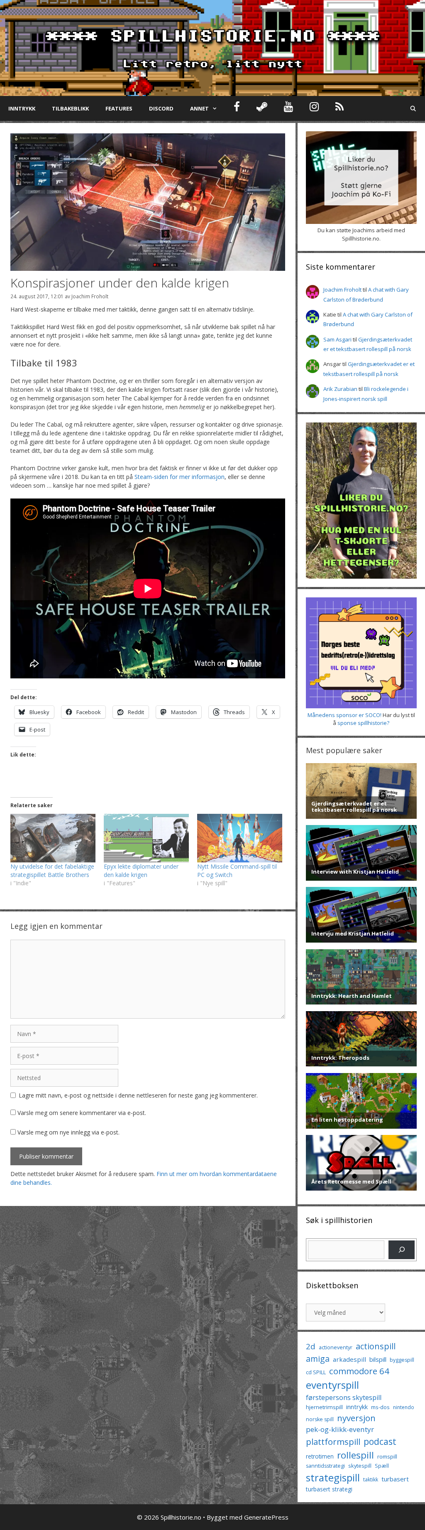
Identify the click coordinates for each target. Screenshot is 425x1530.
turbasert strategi (329, 1489)
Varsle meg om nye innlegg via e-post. (68, 1132)
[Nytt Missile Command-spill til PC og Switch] (239, 838)
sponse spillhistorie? (363, 723)
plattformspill (333, 1441)
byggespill (402, 1359)
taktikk (370, 1479)
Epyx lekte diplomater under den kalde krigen (141, 870)
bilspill (377, 1359)
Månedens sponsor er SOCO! (344, 715)
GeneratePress (266, 1517)
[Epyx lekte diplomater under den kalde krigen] (146, 838)
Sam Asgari (337, 339)
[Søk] (401, 1249)
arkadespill (349, 1359)
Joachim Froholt (89, 296)
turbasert (395, 1479)
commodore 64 (359, 1371)
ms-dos (380, 1407)
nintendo (403, 1407)
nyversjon (356, 1418)
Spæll (382, 1465)
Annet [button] (199, 108)
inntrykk (357, 1407)
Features (118, 108)
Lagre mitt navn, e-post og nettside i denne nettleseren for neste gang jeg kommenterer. (138, 1095)
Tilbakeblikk (70, 108)
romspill (387, 1456)
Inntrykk (21, 108)
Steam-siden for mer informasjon (179, 477)
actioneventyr (335, 1347)
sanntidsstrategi (325, 1465)
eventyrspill (332, 1385)
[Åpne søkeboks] (413, 108)
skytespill (359, 1465)
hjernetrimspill (324, 1407)
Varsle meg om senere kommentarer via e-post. (81, 1113)
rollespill (355, 1455)
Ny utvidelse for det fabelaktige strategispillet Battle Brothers (52, 870)
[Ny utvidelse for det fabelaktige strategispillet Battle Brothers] (52, 838)
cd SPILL (316, 1372)
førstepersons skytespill (343, 1397)
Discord (161, 108)
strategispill (333, 1477)
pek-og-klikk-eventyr (340, 1429)
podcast (380, 1441)
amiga (318, 1358)
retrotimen (320, 1456)
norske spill (320, 1419)
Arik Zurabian (340, 389)
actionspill (376, 1346)
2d (310, 1346)
